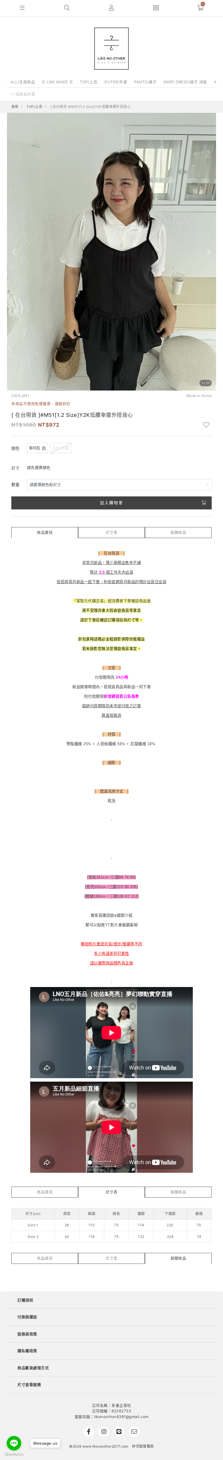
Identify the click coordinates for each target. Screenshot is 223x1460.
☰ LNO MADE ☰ (57, 82)
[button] (22, 8)
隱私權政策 (27, 1350)
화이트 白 (37, 447)
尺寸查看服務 (29, 1384)
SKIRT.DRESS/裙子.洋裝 (185, 82)
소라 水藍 (60, 447)
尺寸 (15, 467)
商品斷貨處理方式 (33, 1367)
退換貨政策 (27, 1334)
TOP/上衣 (88, 82)
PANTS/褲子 (145, 82)
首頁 (15, 106)
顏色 (15, 448)
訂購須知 (25, 1300)
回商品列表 (25, 94)
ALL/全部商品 (22, 82)
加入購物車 (111, 502)
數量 (15, 484)
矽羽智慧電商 (143, 1446)
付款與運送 (27, 1316)
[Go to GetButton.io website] (14, 1454)
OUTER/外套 (115, 82)
